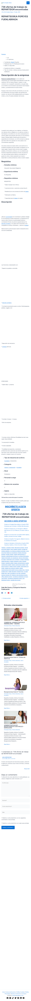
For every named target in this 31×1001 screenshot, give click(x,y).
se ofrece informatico (23, 556)
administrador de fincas (12, 556)
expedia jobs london (16, 580)
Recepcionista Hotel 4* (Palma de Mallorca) (14, 657)
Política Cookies (20, 992)
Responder (27, 768)
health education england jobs (15, 571)
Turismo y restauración (9, 467)
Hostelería (6, 461)
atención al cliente (5, 223)
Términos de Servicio (16, 993)
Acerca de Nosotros (11, 992)
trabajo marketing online (16, 561)
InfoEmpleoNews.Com (17, 995)
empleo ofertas (9, 554)
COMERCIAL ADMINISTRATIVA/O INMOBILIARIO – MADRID (14, 623)
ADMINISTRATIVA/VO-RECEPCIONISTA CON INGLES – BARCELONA (14, 726)
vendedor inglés (10, 547)
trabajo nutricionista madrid (18, 564)
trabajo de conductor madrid (12, 568)
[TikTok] (13, 998)
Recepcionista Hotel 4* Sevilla (13, 692)
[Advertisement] (15, 37)
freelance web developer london (19, 575)
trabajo (27, 191)
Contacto (24, 993)
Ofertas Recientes (16, 625)
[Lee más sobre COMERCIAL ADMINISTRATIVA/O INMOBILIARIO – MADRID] (15, 614)
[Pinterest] (8, 593)
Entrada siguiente (24, 598)
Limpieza (4, 346)
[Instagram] (10, 998)
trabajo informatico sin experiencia (9, 558)
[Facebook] (2, 593)
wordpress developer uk (19, 576)
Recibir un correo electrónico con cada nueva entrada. (16, 823)
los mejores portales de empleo (18, 551)
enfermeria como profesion (13, 559)
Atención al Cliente (6, 302)
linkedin (24, 561)
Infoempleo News (8, 625)
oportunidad (9, 216)
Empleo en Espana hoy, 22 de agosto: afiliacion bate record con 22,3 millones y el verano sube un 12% (16, 530)
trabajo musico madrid (14, 566)
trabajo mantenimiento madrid (21, 563)
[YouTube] (23, 998)
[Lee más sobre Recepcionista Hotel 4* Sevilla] (15, 683)
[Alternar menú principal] (28, 2)
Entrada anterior (6, 598)
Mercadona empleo (19, 547)
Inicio (3, 992)
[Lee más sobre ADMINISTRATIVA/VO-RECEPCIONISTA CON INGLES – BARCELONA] (15, 717)
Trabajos (3, 547)
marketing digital (9, 563)
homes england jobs (20, 570)
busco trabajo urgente (15, 549)
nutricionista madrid (6, 564)
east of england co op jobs (14, 573)
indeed (3, 563)
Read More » (7, 640)
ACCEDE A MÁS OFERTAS (15, 521)
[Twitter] (5, 593)
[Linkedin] (11, 593)
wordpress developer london (15, 578)
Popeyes (3, 54)
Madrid (12, 62)
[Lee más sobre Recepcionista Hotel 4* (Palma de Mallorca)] (15, 649)
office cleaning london (6, 576)
